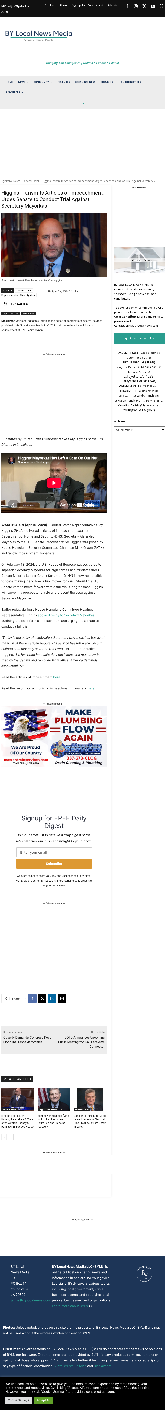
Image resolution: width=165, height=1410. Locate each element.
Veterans (153, 405)
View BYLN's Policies (70, 1366)
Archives (119, 421)
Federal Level (31, 181)
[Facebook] (127, 6)
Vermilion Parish (131, 405)
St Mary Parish (153, 400)
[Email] (62, 998)
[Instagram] (136, 6)
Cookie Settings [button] (18, 1400)
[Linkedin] (52, 998)
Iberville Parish (139, 372)
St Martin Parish (128, 400)
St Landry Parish (146, 395)
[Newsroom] (6, 304)
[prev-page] (4, 1137)
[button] (82, 103)
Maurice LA (151, 385)
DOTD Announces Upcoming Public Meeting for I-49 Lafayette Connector (81, 1042)
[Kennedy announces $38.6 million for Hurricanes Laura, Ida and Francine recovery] (54, 1099)
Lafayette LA (138, 376)
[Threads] (161, 6)
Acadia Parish (150, 352)
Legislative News (10, 181)
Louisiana (129, 385)
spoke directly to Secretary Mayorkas (66, 615)
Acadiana (128, 352)
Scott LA (125, 395)
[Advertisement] (82, 147)
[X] (42, 998)
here (56, 677)
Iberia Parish (151, 367)
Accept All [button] (43, 1400)
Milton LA (128, 391)
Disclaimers (103, 1366)
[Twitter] (144, 6)
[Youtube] (153, 6)
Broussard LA (139, 362)
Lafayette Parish (139, 381)
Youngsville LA (139, 410)
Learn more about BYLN (70, 1306)
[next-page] (11, 1137)
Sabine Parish (148, 390)
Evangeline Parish (127, 367)
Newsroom (21, 303)
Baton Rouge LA (139, 357)
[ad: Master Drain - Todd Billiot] (54, 765)
